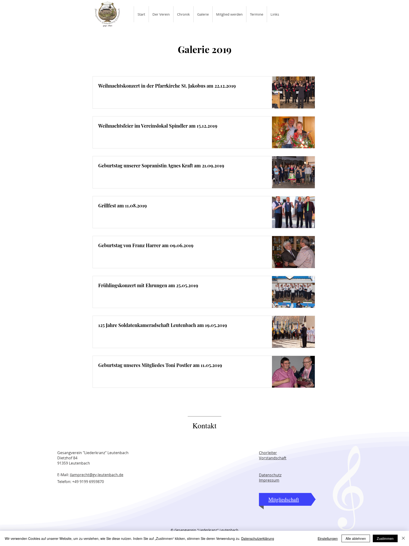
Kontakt (204, 425)
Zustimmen (385, 538)
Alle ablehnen (356, 538)
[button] (161, 14)
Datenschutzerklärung (257, 538)
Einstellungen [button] (328, 538)
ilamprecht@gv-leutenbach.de (96, 474)
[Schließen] (403, 538)
